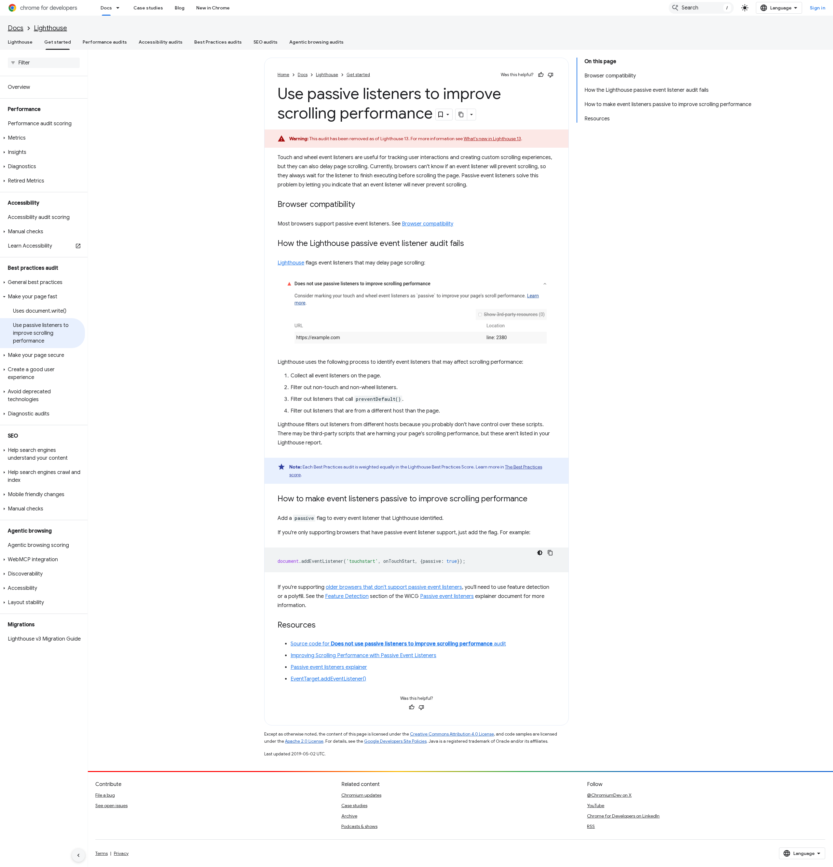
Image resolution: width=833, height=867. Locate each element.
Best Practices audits (218, 42)
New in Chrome (213, 8)
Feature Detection (347, 596)
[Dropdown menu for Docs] (120, 8)
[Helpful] (541, 75)
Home (283, 74)
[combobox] (701, 8)
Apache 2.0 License (304, 741)
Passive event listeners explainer (329, 667)
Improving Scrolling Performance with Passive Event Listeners (363, 655)
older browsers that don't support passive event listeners (394, 587)
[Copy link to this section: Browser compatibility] (361, 205)
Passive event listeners (447, 596)
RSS (591, 826)
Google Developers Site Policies (395, 741)
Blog (179, 8)
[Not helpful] (550, 75)
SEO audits (265, 42)
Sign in (818, 8)
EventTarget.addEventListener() (328, 679)
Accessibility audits (161, 42)
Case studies (148, 8)
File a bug (105, 795)
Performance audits (105, 42)
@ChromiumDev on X (609, 795)
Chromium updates (361, 795)
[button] (42, 138)
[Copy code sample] (550, 553)
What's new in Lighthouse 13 (492, 139)
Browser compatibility (427, 224)
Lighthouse (50, 28)
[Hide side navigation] (78, 855)
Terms (101, 853)
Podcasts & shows (359, 826)
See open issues (111, 805)
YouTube (595, 805)
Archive (349, 816)
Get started (57, 42)
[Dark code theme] (540, 553)
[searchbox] (44, 63)
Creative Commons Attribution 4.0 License (452, 734)
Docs (106, 8)
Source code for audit (398, 644)
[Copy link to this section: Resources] (322, 626)
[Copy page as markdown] (461, 114)
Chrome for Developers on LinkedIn (623, 816)
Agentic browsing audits (316, 42)
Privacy (121, 853)
